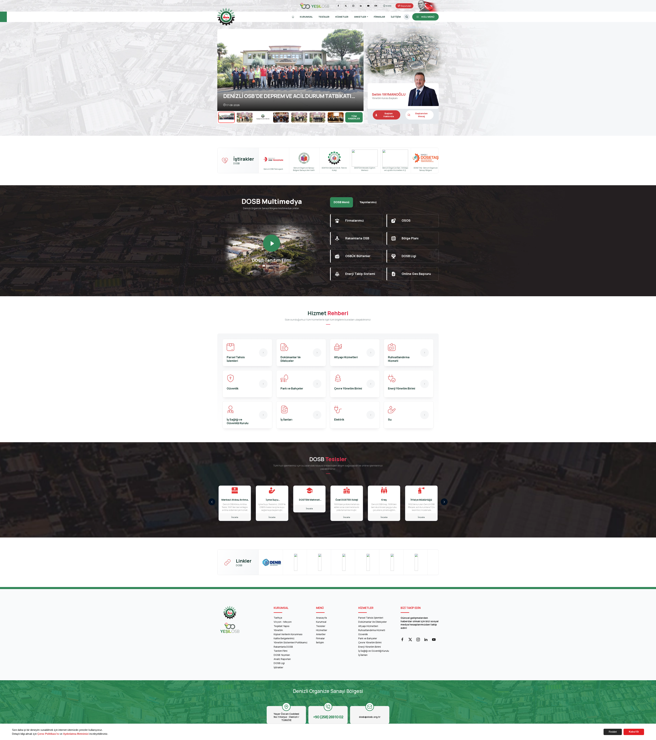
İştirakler (278, 667)
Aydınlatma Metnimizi (76, 733)
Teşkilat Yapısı (281, 626)
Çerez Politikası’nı (48, 733)
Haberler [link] (354, 117)
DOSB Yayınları (282, 655)
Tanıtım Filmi (280, 650)
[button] (358, 70)
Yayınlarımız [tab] (368, 202)
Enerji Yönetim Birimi (369, 646)
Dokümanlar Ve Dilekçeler (372, 621)
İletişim (396, 16)
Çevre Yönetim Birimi (369, 642)
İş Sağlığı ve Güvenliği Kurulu (373, 650)
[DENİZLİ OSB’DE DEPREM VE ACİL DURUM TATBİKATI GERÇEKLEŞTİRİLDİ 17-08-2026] (290, 69)
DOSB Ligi (279, 663)
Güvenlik (363, 634)
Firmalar (379, 16)
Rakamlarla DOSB (283, 646)
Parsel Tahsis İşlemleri (370, 617)
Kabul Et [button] (634, 731)
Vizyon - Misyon (283, 621)
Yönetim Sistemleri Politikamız (291, 642)
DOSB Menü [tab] (341, 202)
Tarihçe (278, 617)
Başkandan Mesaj (421, 115)
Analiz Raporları (282, 659)
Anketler (321, 634)
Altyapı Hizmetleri (368, 626)
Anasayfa (321, 617)
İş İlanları (362, 655)
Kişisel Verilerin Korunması (288, 634)
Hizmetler (341, 16)
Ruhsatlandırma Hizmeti (371, 630)
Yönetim (278, 630)
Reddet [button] (613, 731)
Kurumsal (306, 16)
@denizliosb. (273, 265)
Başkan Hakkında (388, 115)
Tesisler (323, 16)
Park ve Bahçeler (367, 638)
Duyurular (406, 5)
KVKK (389, 5)
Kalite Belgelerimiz (284, 638)
